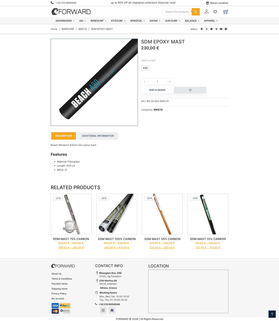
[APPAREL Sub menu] (217, 21)
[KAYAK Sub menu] (159, 21)
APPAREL (209, 20)
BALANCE (191, 20)
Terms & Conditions (62, 278)
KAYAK (154, 20)
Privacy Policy (59, 293)
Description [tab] (63, 135)
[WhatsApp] (211, 29)
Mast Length (149, 60)
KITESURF (117, 20)
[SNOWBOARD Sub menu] (73, 21)
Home (54, 29)
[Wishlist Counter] (215, 12)
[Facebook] (201, 29)
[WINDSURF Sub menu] (105, 21)
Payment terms (60, 283)
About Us (57, 273)
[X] (206, 29)
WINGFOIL (136, 20)
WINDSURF (97, 20)
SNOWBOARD (64, 20)
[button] (133, 43)
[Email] (221, 29)
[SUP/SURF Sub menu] (179, 21)
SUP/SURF (171, 20)
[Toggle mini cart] (225, 11)
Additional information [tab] (98, 135)
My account (58, 298)
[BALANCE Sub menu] (198, 21)
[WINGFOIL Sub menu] (144, 21)
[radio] (145, 68)
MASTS (82, 29)
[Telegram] (216, 29)
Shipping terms (60, 288)
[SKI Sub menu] (85, 21)
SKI (81, 20)
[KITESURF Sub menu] (124, 21)
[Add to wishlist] (190, 90)
